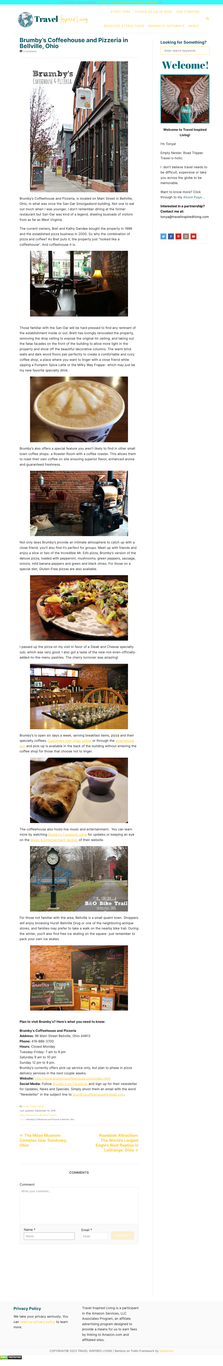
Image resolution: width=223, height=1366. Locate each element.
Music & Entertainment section (54, 840)
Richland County (48, 1115)
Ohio (22, 1115)
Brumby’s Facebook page (67, 834)
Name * (29, 1230)
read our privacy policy (37, 1322)
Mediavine (166, 1351)
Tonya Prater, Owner (33, 1106)
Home (22, 1119)
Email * (86, 1230)
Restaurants (32, 1115)
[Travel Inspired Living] (55, 19)
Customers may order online (69, 741)
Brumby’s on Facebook (70, 1084)
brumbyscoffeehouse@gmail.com (98, 1094)
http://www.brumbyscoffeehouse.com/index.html (72, 1078)
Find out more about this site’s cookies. (127, 2)
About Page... (194, 197)
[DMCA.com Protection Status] (11, 1359)
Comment (27, 1184)
